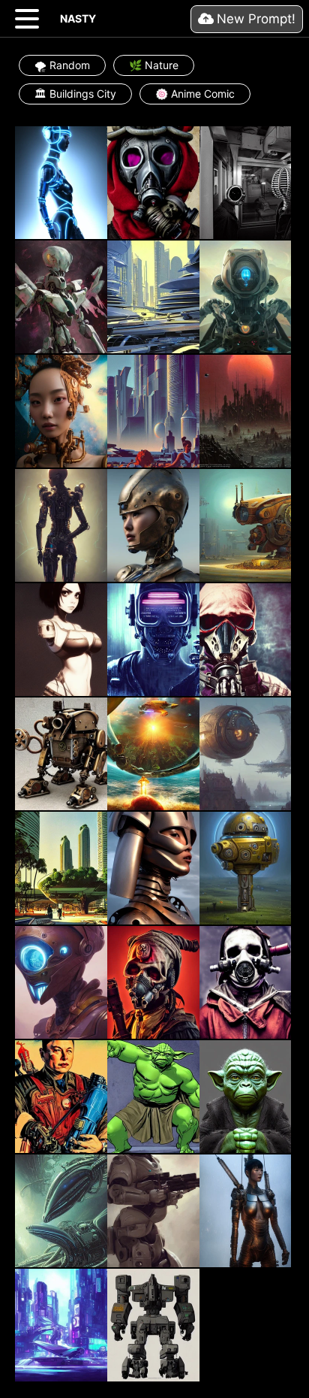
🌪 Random (62, 65)
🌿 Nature (153, 65)
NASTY (78, 18)
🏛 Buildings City (75, 93)
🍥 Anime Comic (195, 93)
